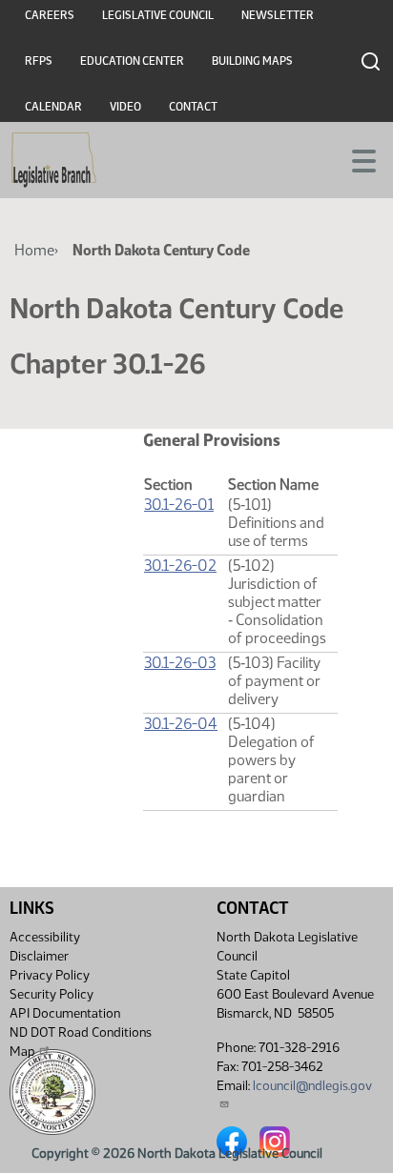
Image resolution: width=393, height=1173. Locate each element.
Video (125, 106)
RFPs (38, 61)
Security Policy (51, 994)
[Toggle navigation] (355, 159)
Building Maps (252, 61)
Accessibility (45, 937)
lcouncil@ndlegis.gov (312, 1086)
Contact (193, 106)
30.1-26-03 (180, 663)
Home (34, 250)
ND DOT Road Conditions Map (81, 1042)
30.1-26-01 (179, 504)
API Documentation (65, 1013)
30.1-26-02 (180, 565)
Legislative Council (158, 15)
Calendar (53, 106)
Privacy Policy (50, 975)
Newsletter (277, 15)
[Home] (54, 160)
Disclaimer (39, 956)
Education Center (132, 61)
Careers (49, 15)
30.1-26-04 (180, 724)
